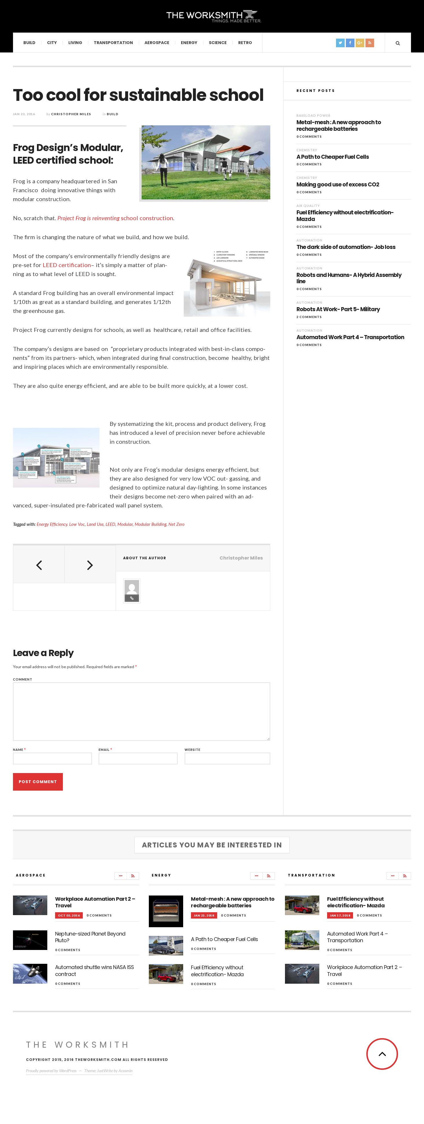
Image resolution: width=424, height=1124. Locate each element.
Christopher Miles (71, 114)
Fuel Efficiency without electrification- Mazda (345, 216)
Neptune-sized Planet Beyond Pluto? (90, 937)
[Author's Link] (132, 598)
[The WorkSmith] (212, 16)
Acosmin (125, 1070)
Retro (245, 43)
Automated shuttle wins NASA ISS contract (94, 970)
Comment (22, 679)
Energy (189, 43)
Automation (309, 240)
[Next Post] (90, 564)
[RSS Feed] (133, 875)
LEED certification (67, 264)
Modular (125, 524)
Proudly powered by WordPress (51, 1070)
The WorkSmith (78, 1044)
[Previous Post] (39, 564)
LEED (110, 524)
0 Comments (309, 136)
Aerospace (157, 43)
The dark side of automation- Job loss (346, 247)
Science (218, 43)
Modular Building (150, 524)
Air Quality (308, 205)
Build (29, 43)
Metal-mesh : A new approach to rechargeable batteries (339, 126)
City (52, 43)
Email (105, 749)
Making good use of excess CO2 (338, 185)
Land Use (95, 524)
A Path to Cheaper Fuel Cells (333, 157)
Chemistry (307, 150)
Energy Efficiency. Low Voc (61, 524)
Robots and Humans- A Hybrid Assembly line (349, 278)
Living (75, 43)
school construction (115, 217)
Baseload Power (314, 115)
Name (19, 749)
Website (192, 749)
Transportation (113, 43)
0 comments (99, 915)
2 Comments (309, 317)
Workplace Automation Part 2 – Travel (95, 902)
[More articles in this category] (121, 875)
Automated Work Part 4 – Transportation (350, 337)
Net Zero (176, 524)
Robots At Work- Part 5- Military (338, 309)
